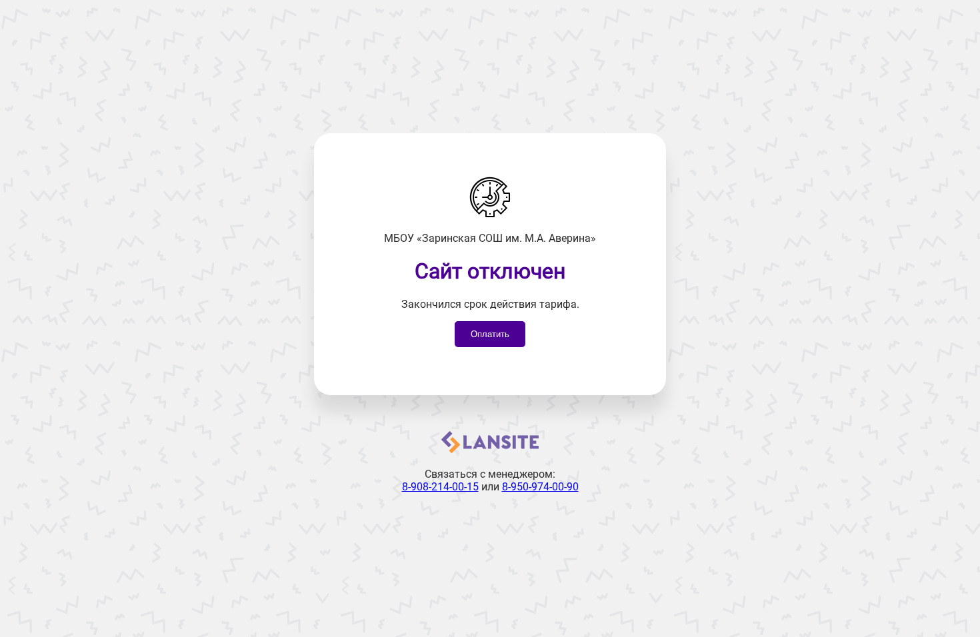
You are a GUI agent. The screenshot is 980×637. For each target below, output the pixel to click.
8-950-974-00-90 (540, 486)
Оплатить (490, 334)
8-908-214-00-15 (440, 486)
